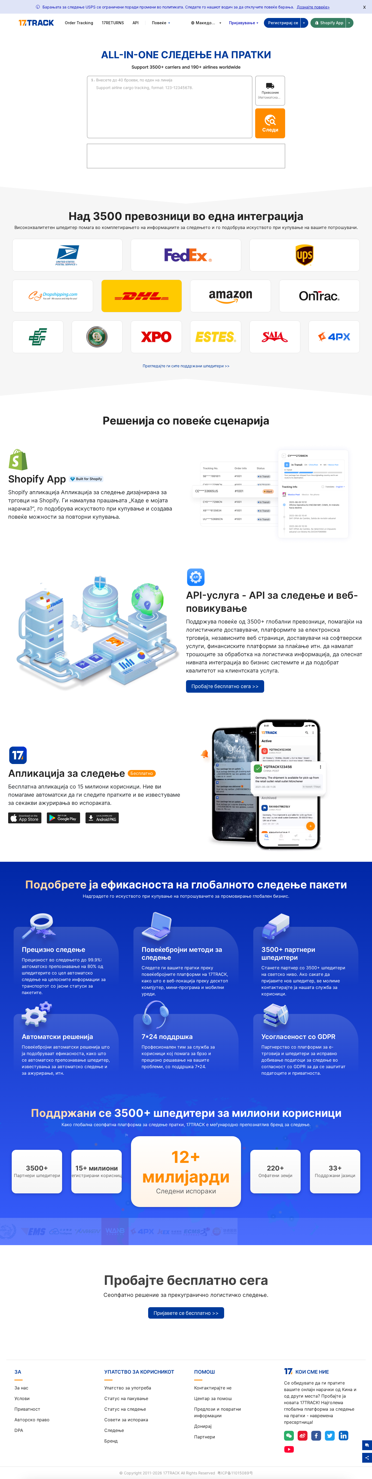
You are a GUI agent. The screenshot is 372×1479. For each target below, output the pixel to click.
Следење (114, 1430)
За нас (21, 1388)
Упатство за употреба (127, 1388)
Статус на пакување (126, 1398)
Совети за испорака (126, 1419)
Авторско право (32, 1419)
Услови (22, 1398)
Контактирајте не (212, 1388)
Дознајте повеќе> (313, 7)
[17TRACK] (36, 23)
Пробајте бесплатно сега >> (225, 686)
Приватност (27, 1409)
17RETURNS (113, 22)
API (136, 22)
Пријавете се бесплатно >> (186, 1313)
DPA (18, 1430)
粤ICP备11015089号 (235, 1473)
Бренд (111, 1441)
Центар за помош (213, 1398)
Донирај (203, 1426)
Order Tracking (79, 22)
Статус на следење (125, 1409)
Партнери (204, 1437)
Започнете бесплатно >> (43, 533)
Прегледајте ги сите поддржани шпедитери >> (186, 365)
